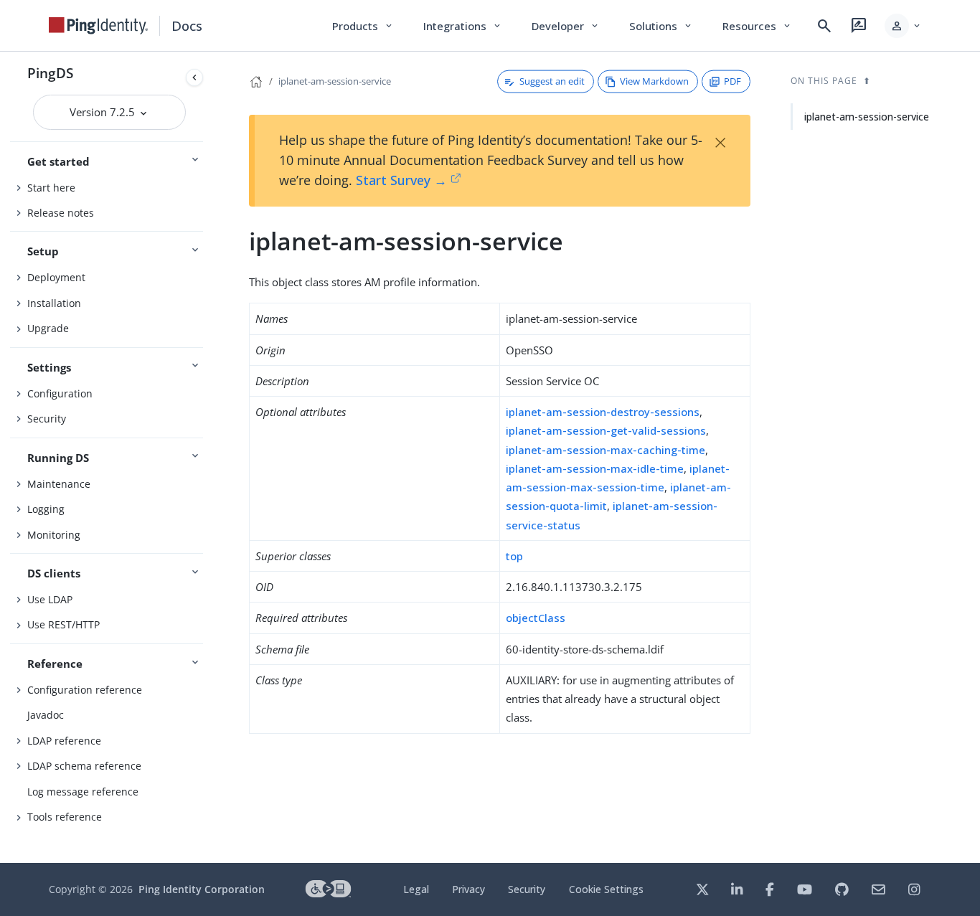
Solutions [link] (661, 26)
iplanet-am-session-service (334, 81)
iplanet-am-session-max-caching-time (605, 450)
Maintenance (58, 484)
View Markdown (654, 81)
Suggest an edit (552, 81)
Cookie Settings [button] (606, 889)
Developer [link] (566, 26)
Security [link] (526, 889)
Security (46, 418)
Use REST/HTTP (63, 624)
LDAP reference (64, 740)
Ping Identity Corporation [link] (201, 889)
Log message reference (82, 791)
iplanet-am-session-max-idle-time (595, 468)
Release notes (60, 212)
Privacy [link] (468, 889)
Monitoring (53, 535)
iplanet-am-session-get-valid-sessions (606, 430)
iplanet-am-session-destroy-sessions (602, 412)
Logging (46, 509)
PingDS (50, 73)
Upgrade (48, 328)
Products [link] (363, 26)
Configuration (60, 393)
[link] (98, 25)
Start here (51, 187)
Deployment (56, 277)
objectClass (535, 617)
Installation (54, 303)
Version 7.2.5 (104, 112)
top (514, 556)
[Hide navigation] (194, 77)
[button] (903, 26)
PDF (732, 81)
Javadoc (45, 715)
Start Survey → (401, 180)
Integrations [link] (463, 26)
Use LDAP (49, 599)
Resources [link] (757, 26)
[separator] (209, 457)
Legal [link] (416, 889)
